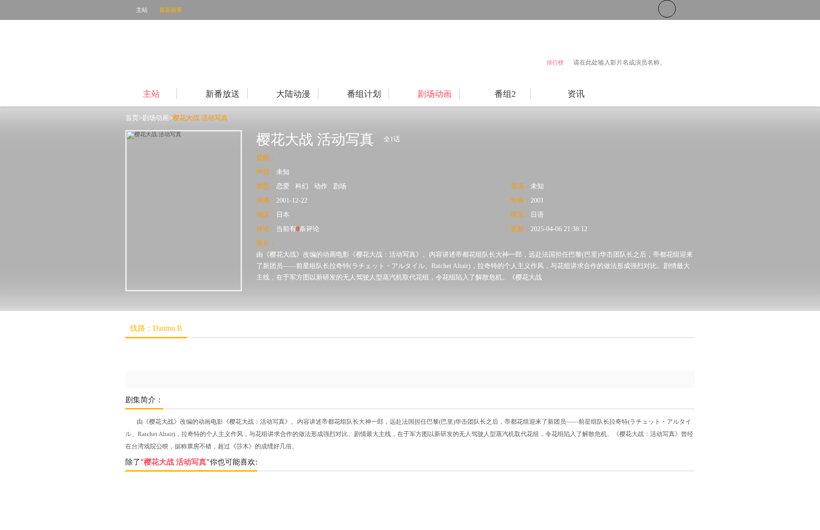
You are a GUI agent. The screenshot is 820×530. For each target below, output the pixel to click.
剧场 (339, 186)
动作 (320, 186)
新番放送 (222, 94)
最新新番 (170, 10)
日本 (282, 214)
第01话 (149, 355)
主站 (142, 10)
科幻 (301, 186)
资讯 (576, 94)
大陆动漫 (293, 94)
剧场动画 (435, 94)
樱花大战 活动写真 (200, 117)
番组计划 (364, 94)
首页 (132, 117)
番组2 (505, 94)
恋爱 (282, 186)
